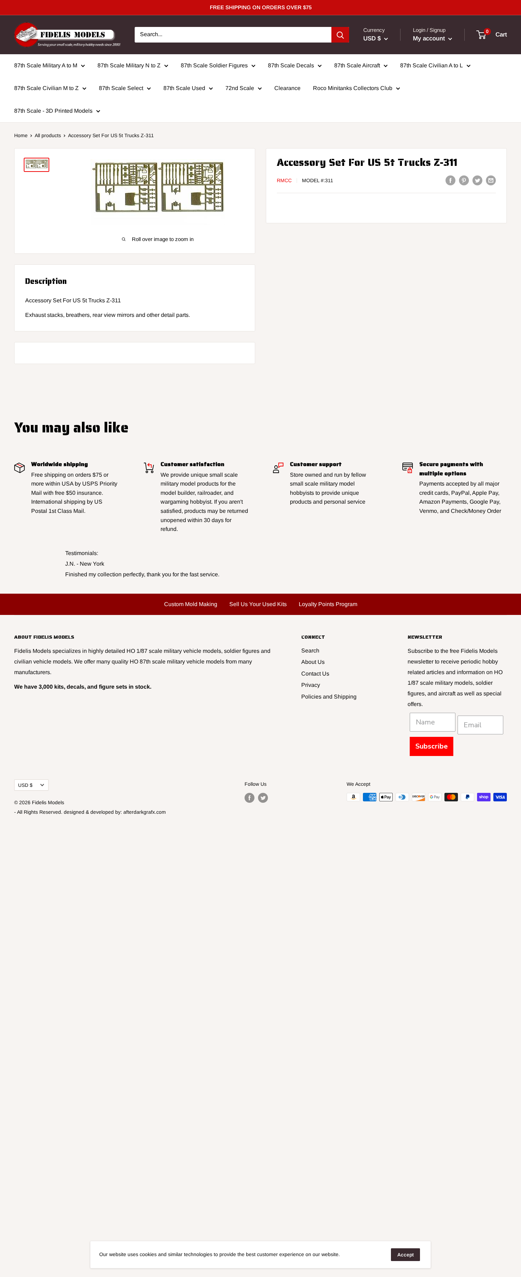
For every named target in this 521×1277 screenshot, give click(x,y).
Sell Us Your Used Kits (258, 604)
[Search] (340, 35)
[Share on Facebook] (450, 180)
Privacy (310, 685)
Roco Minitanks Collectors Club (352, 88)
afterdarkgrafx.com (144, 812)
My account (430, 38)
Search (310, 651)
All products (48, 135)
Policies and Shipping (329, 697)
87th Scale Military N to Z (129, 65)
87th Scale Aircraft (357, 65)
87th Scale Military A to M (45, 65)
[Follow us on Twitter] (263, 798)
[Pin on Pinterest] (464, 180)
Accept (405, 1255)
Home (21, 135)
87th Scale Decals (291, 65)
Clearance (287, 88)
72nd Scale (239, 88)
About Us (313, 662)
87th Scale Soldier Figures (214, 65)
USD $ (25, 785)
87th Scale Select (121, 88)
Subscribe (431, 746)
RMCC (284, 181)
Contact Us (315, 674)
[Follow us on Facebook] (249, 798)
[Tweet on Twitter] (477, 180)
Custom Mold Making (190, 604)
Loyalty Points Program (328, 604)
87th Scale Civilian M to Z (46, 88)
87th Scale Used (184, 88)
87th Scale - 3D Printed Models (53, 111)
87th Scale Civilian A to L (431, 65)
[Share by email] (491, 180)
